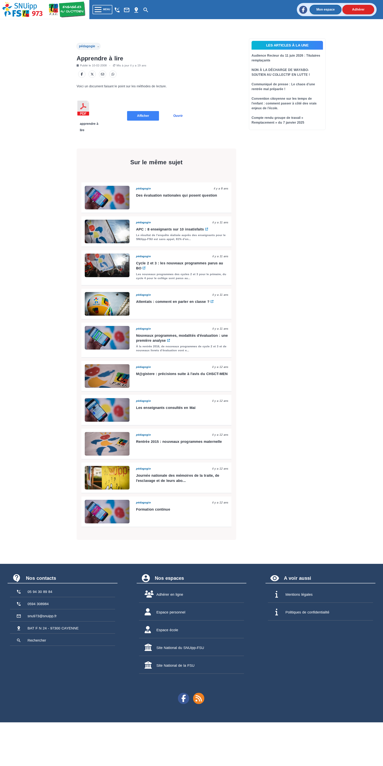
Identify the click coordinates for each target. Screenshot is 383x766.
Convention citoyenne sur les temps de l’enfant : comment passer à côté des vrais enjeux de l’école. (284, 103)
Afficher (143, 115)
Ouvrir (178, 115)
